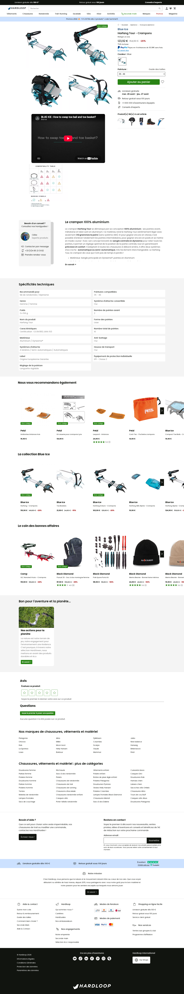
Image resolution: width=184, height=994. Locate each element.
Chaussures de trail (64, 784)
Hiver (99, 14)
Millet (58, 742)
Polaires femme (25, 777)
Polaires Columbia (101, 791)
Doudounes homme (27, 781)
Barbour (59, 752)
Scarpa (96, 745)
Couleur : (124, 54)
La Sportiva (23, 749)
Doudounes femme (27, 770)
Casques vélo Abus (139, 798)
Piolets (59, 777)
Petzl (132, 752)
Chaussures (28, 14)
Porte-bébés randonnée (66, 802)
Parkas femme (25, 774)
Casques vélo (62, 798)
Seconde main (130, 14)
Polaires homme (26, 788)
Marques (146, 14)
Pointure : (122, 69)
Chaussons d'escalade (66, 791)
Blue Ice (123, 29)
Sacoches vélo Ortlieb (140, 788)
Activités (111, 14)
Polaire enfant (99, 774)
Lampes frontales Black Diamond (107, 795)
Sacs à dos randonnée (66, 774)
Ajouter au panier (138, 82)
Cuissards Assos (137, 770)
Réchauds (60, 770)
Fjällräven (97, 738)
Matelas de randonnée (28, 795)
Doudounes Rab (137, 777)
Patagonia (23, 738)
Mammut (97, 752)
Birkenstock (135, 749)
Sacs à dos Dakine (101, 802)
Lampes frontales (26, 798)
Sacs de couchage (27, 802)
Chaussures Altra (138, 791)
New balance (136, 742)
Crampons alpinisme (147, 25)
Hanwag (134, 745)
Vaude (96, 749)
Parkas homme (25, 784)
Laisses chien (136, 784)
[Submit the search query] (159, 9)
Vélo (89, 14)
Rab (20, 745)
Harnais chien (136, 781)
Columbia (97, 742)
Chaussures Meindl (101, 798)
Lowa (21, 752)
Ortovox (22, 742)
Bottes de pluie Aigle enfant (105, 777)
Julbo (133, 738)
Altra (58, 738)
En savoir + (70, 265)
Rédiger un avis (124, 37)
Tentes (22, 791)
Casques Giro (136, 774)
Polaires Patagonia (101, 781)
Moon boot (60, 745)
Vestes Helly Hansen (102, 788)
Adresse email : (111, 835)
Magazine (173, 14)
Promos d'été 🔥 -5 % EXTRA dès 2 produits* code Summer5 (92, 19)
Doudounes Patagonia (140, 802)
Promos (159, 14)
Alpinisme (133, 25)
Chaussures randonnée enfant (69, 795)
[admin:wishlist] (162, 82)
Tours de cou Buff (138, 795)
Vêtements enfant (101, 770)
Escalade (77, 14)
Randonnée (44, 14)
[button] (46, 46)
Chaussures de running (66, 788)
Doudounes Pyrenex (102, 784)
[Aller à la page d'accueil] (120, 25)
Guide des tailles (157, 69)
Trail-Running (61, 14)
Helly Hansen (61, 749)
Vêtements (12, 14)
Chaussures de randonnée (67, 781)
